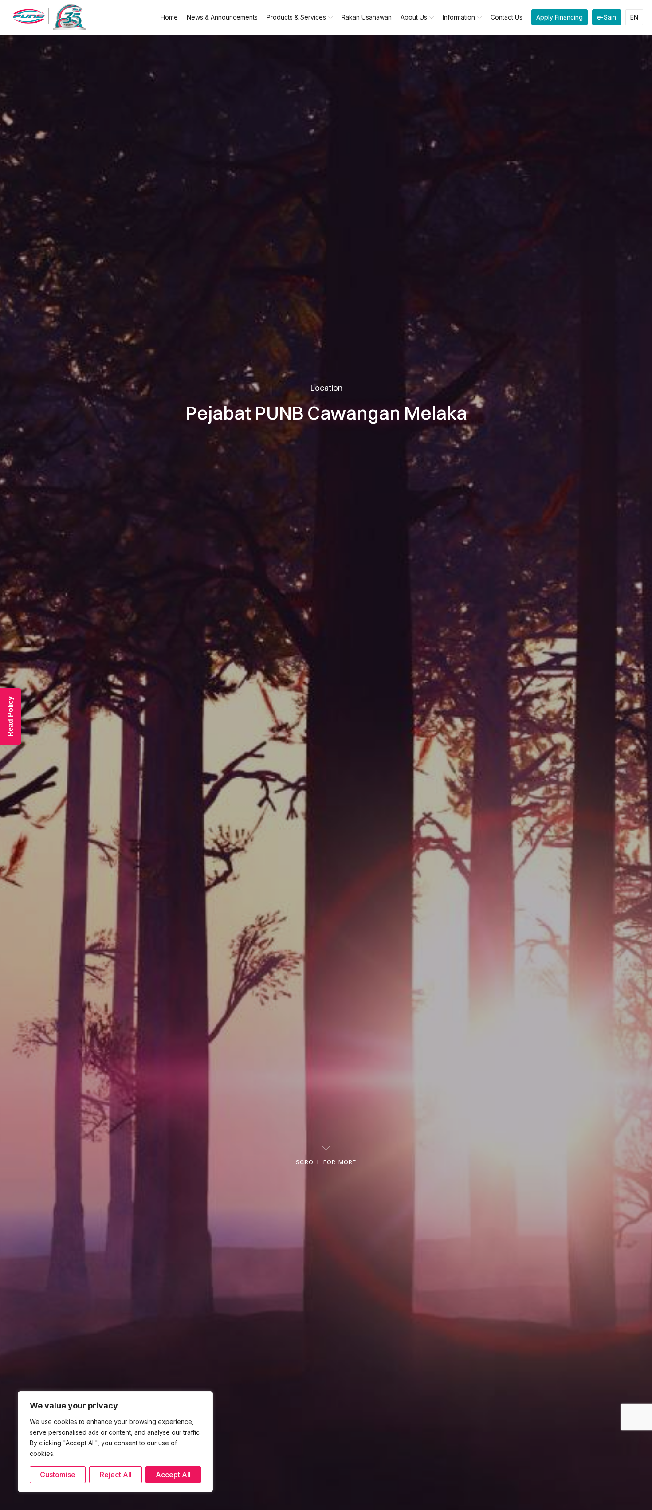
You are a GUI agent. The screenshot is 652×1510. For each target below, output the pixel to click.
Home (169, 17)
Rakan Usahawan (367, 17)
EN (634, 17)
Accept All (173, 1474)
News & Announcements (222, 17)
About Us (414, 17)
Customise (57, 1474)
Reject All (116, 1474)
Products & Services (296, 17)
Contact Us (506, 17)
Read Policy (10, 716)
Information (459, 17)
